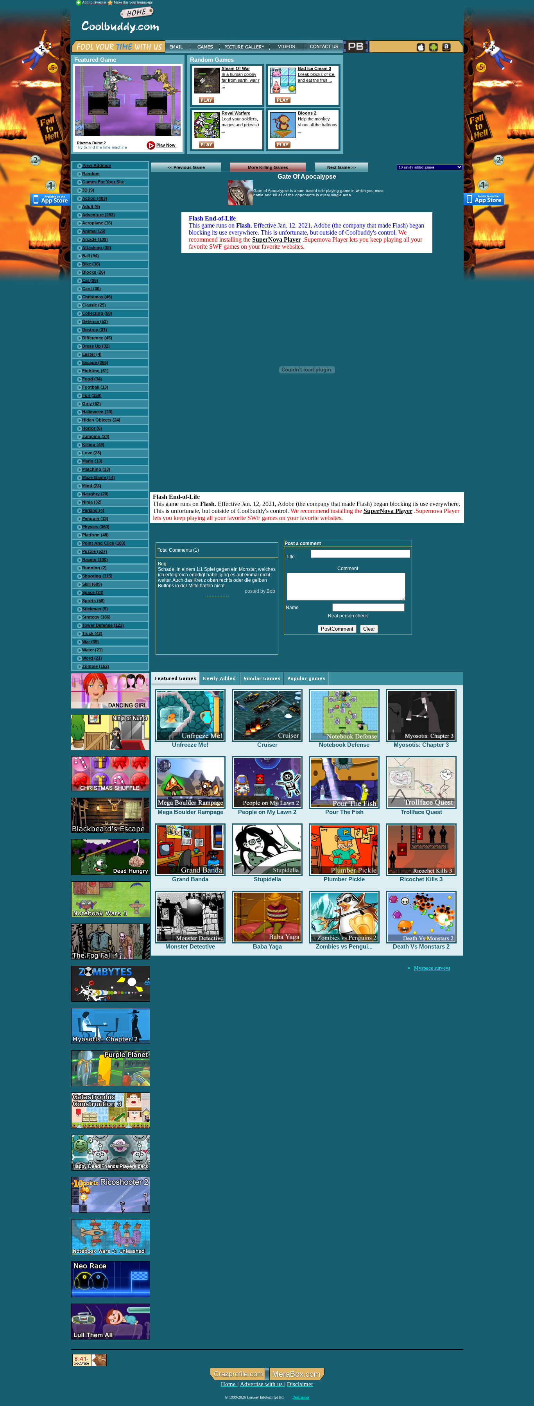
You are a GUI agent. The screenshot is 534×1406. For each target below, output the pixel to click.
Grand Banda (190, 879)
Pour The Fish (344, 812)
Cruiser (267, 744)
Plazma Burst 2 (91, 143)
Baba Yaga (267, 946)
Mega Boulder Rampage (190, 812)
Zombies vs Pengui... (344, 946)
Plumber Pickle (344, 879)
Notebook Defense (344, 744)
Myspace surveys (432, 968)
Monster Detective (190, 946)
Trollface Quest (421, 812)
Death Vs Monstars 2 (421, 946)
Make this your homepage (133, 2)
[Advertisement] (404, 104)
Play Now (166, 145)
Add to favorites (95, 2)
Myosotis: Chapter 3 (421, 744)
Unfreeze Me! (190, 744)
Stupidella (267, 879)
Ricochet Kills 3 (421, 879)
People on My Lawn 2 (267, 812)
